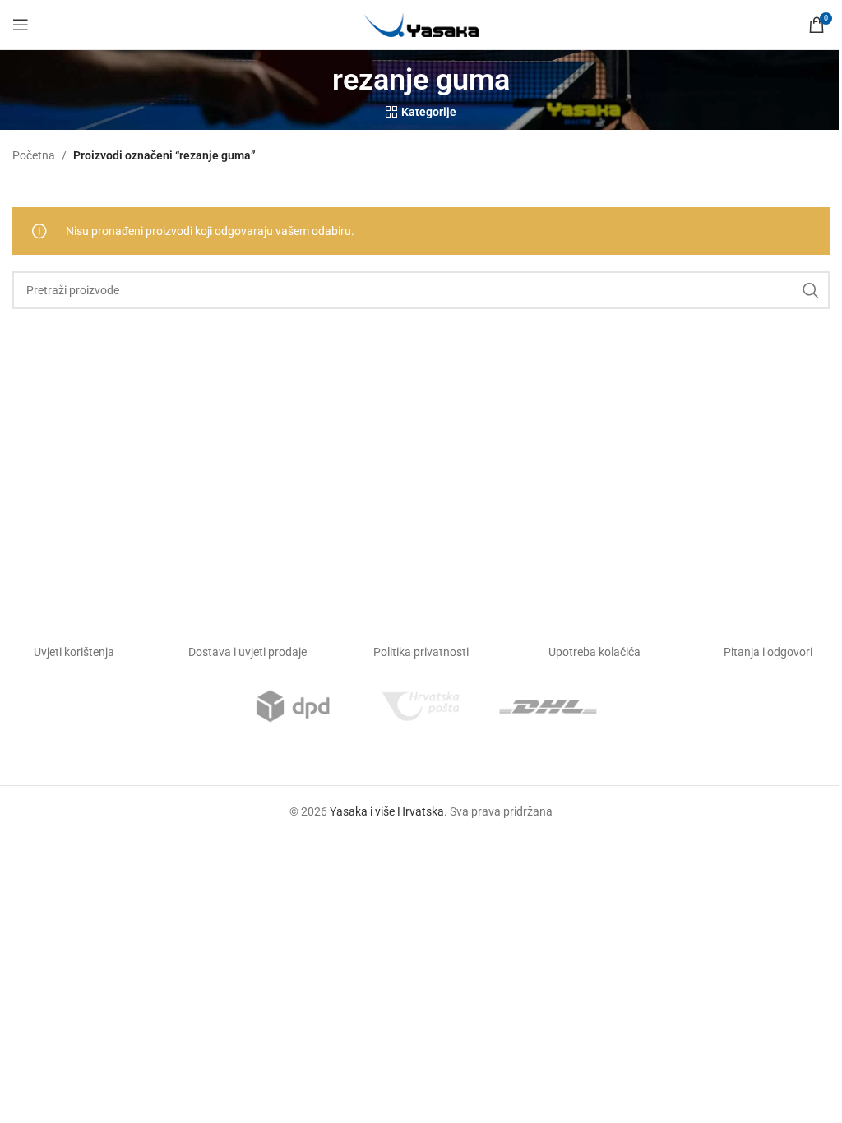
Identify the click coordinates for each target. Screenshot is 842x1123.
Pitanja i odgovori (768, 652)
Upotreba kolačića (594, 652)
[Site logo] (421, 23)
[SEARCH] (811, 290)
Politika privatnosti (421, 652)
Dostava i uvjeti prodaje (247, 652)
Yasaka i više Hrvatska (387, 811)
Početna (33, 155)
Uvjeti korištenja (74, 652)
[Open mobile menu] (20, 24)
